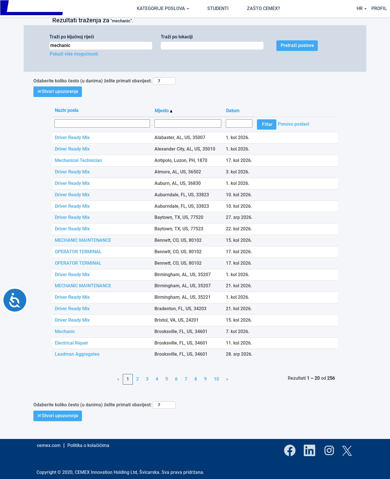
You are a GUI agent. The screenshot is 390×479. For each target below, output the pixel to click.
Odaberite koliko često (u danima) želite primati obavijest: (92, 81)
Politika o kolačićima (88, 445)
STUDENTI (218, 8)
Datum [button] (233, 110)
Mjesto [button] (162, 110)
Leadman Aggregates (77, 354)
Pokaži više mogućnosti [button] (74, 54)
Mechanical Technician (78, 160)
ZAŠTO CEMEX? (263, 8)
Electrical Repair (71, 343)
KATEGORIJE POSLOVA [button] (161, 8)
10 (216, 379)
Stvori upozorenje (59, 91)
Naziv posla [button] (67, 110)
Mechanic (65, 331)
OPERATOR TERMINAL (78, 251)
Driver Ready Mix (72, 137)
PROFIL (379, 8)
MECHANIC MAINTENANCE (83, 240)
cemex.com (49, 445)
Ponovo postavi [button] (293, 124)
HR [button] (360, 8)
